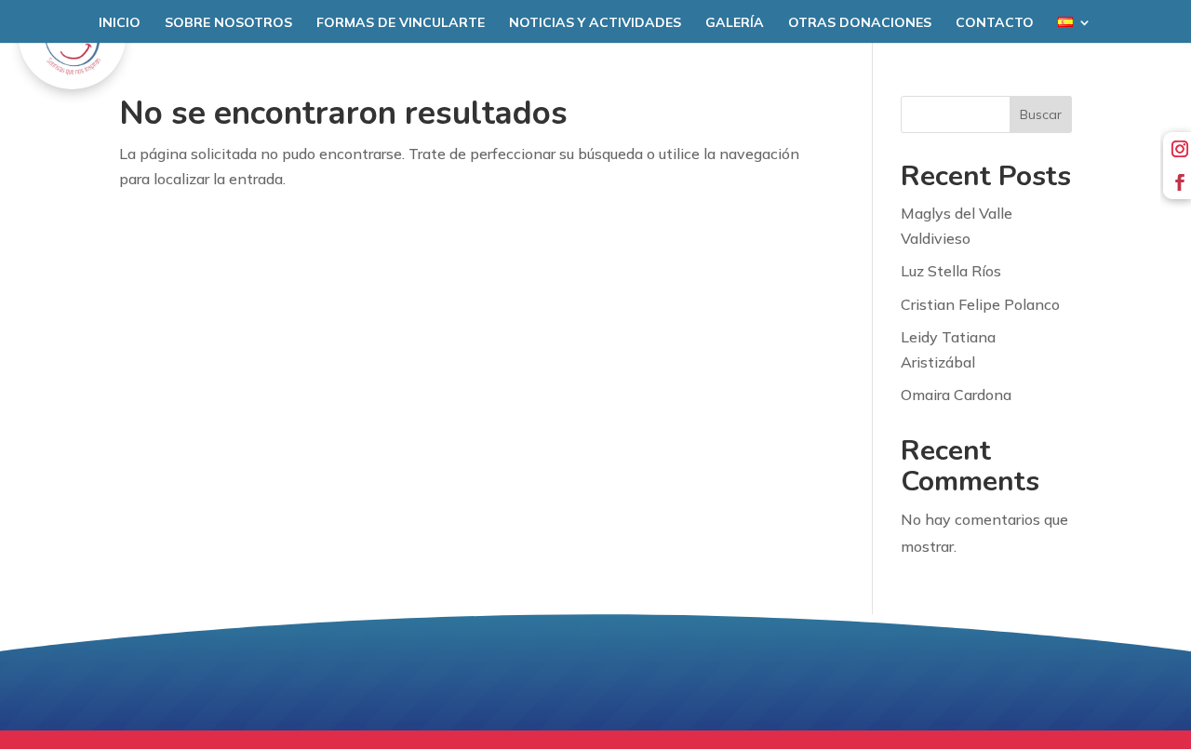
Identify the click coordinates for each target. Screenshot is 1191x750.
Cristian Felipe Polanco (980, 304)
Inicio (120, 23)
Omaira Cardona (956, 394)
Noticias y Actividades (595, 23)
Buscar (1041, 114)
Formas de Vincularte (400, 23)
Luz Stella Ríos (951, 270)
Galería (734, 23)
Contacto (995, 23)
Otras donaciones (859, 23)
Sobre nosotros (228, 23)
